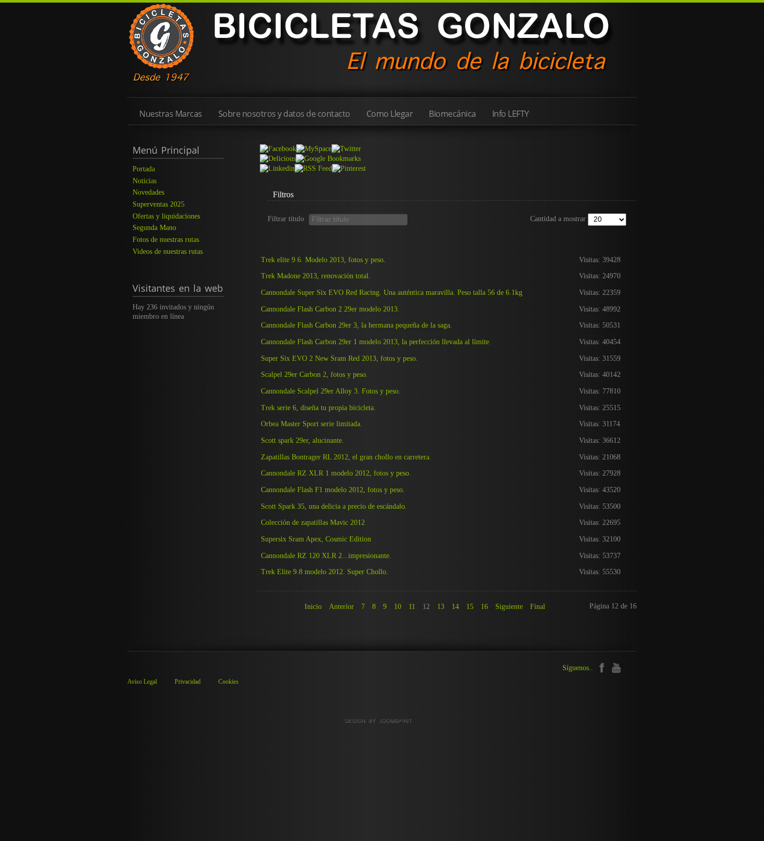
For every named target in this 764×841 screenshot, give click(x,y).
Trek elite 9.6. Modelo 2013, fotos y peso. (323, 260)
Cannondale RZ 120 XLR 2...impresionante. (326, 556)
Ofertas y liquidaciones (166, 216)
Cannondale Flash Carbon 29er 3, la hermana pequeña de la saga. (356, 325)
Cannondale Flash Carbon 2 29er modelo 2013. (330, 309)
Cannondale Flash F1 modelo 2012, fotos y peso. (333, 490)
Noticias (144, 181)
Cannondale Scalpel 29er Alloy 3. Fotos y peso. (331, 391)
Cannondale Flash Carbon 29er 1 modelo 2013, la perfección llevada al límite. (376, 342)
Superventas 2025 (159, 204)
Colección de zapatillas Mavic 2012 (313, 522)
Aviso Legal (142, 681)
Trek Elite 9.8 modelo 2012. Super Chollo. (324, 572)
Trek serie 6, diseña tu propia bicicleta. (318, 408)
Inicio (313, 607)
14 (455, 607)
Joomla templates (382, 721)
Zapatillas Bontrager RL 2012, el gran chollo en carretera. (346, 457)
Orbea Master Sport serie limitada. (311, 424)
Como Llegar (389, 113)
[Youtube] (616, 667)
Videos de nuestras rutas (168, 251)
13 (440, 607)
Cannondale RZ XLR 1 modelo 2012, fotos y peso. (336, 473)
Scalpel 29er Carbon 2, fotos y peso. (314, 374)
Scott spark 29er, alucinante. (302, 440)
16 (484, 607)
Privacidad (188, 681)
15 (469, 607)
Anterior (341, 607)
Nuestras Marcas (170, 113)
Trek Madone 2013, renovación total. (316, 276)
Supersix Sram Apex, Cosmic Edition (316, 539)
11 (412, 607)
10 (397, 607)
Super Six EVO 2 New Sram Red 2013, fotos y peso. (339, 358)
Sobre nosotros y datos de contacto (284, 113)
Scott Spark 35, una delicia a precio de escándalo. (334, 506)
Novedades (148, 192)
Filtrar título (288, 218)
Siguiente (509, 607)
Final (537, 607)
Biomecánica (452, 113)
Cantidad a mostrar (559, 219)
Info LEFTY (510, 113)
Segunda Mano (154, 228)
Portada (144, 169)
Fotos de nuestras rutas (166, 239)
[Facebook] (602, 667)
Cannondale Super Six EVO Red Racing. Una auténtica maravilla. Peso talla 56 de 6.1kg (391, 292)
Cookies (228, 681)
